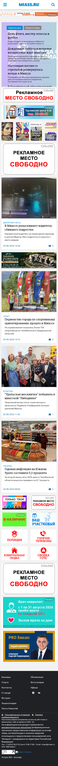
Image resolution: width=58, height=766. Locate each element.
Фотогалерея (37, 682)
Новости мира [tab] (32, 28)
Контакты (7, 687)
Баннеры (6, 677)
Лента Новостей (10, 708)
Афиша (34, 687)
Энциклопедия (9, 703)
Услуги (5, 682)
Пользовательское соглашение (17, 715)
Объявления (37, 677)
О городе (6, 693)
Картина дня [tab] (14, 28)
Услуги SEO (7, 757)
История (6, 698)
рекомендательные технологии (16, 727)
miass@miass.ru (48, 745)
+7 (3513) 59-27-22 (13, 745)
